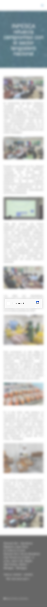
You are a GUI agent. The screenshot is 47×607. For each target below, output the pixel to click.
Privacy (35, 307)
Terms (38, 307)
